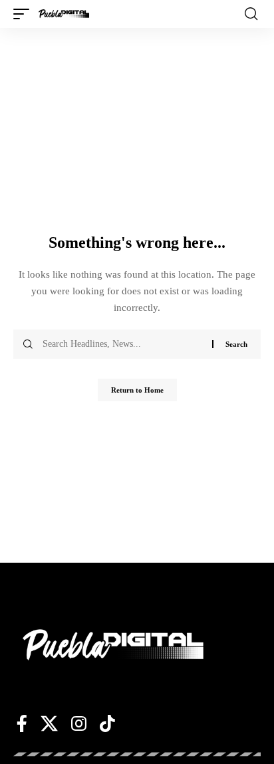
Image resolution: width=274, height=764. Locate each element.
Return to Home (137, 390)
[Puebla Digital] (64, 14)
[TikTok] (107, 723)
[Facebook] (22, 723)
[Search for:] (122, 344)
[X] (49, 723)
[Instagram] (79, 723)
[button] (24, 14)
